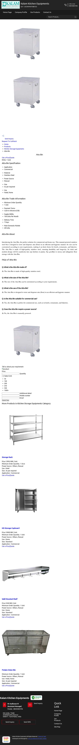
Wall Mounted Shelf (9, 599)
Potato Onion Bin (9, 670)
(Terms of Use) (42, 736)
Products (7, 146)
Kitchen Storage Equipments (14, 149)
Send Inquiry (8, 139)
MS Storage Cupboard (10, 528)
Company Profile (21, 12)
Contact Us (47, 12)
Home (6, 144)
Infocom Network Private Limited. (37, 738)
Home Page (7, 12)
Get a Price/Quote (8, 157)
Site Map (57, 727)
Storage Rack (7, 457)
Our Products (35, 12)
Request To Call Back (9, 141)
